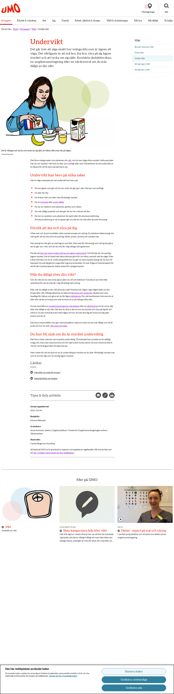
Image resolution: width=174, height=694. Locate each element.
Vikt (34, 29)
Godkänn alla (134, 688)
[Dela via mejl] (98, 395)
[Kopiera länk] (105, 395)
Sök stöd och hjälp (58, 325)
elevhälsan (74, 306)
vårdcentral (92, 306)
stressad (44, 202)
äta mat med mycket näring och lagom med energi (63, 253)
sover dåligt (58, 202)
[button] (166, 8)
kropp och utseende (83, 293)
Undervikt (43, 29)
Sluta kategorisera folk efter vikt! (85, 530)
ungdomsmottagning (59, 306)
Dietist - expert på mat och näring (143, 530)
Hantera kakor (134, 671)
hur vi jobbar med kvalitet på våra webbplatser (54, 452)
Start (15, 29)
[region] (87, 679)
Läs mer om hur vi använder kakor (63, 676)
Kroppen (25, 29)
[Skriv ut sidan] (112, 395)
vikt (69, 160)
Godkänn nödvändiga (134, 679)
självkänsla (75, 296)
